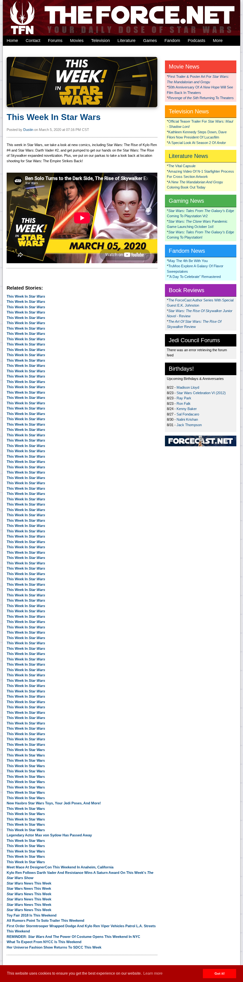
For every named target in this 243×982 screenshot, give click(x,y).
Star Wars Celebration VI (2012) (201, 393)
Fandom (172, 40)
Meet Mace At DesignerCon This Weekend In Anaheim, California (60, 867)
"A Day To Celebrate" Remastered (194, 277)
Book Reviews (186, 290)
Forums (55, 40)
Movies (77, 40)
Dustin (28, 130)
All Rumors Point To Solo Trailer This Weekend (45, 920)
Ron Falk (184, 403)
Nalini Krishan (187, 419)
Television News (189, 111)
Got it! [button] (220, 973)
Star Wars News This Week (29, 888)
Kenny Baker (187, 409)
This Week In (26, 296)
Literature (126, 40)
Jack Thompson (189, 425)
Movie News (184, 66)
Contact (33, 40)
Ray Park (184, 398)
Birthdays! (181, 368)
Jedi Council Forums (194, 340)
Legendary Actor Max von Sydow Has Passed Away (49, 835)
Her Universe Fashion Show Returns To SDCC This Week (54, 947)
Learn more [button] (153, 973)
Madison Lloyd (188, 387)
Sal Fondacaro (188, 414)
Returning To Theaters (201, 98)
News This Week (29, 883)
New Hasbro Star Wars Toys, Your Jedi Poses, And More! (54, 803)
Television (100, 40)
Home (12, 40)
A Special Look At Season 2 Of (197, 143)
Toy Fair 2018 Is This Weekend (31, 915)
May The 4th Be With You (188, 261)
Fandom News (187, 251)
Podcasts (196, 40)
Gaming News (186, 201)
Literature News (188, 156)
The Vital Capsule (182, 166)
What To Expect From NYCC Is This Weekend (44, 942)
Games (150, 40)
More (218, 40)
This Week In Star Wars (54, 117)
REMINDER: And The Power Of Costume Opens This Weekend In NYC (73, 937)
